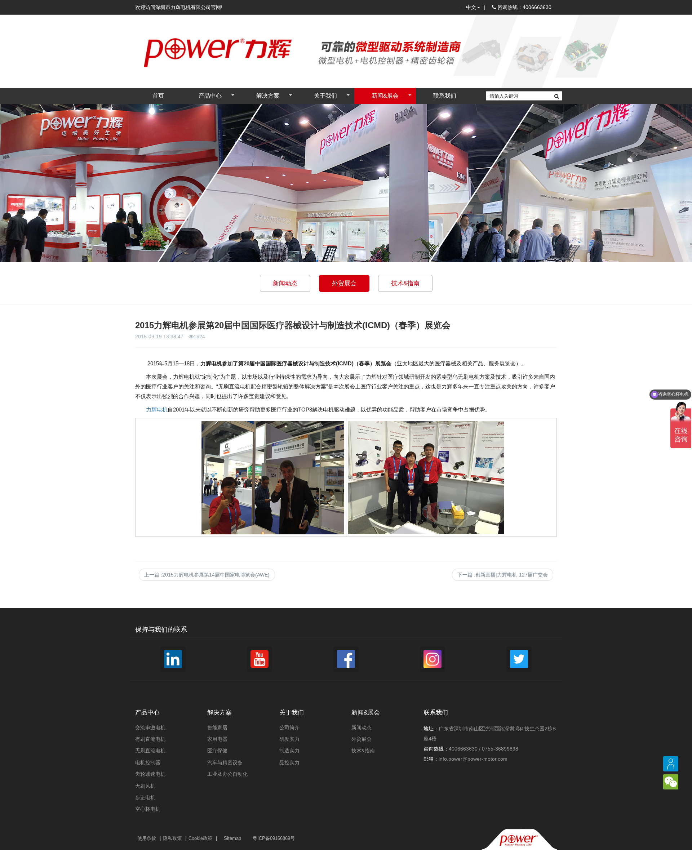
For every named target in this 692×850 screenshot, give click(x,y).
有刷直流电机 (150, 739)
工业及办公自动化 (227, 774)
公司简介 (289, 727)
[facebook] (346, 659)
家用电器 (217, 739)
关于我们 (325, 96)
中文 (471, 7)
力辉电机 (157, 409)
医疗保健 (217, 750)
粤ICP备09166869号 (274, 838)
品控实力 (289, 762)
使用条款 (146, 838)
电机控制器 (147, 762)
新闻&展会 (385, 96)
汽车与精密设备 (225, 762)
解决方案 (267, 96)
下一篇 (502, 575)
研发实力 (289, 739)
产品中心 (210, 96)
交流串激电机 (150, 727)
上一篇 (207, 575)
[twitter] (519, 659)
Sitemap (232, 838)
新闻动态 (285, 283)
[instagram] (432, 659)
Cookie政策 (200, 838)
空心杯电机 (147, 809)
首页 (158, 96)
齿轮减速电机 (150, 774)
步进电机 (145, 797)
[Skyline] (209, 43)
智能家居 (217, 727)
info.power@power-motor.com (473, 759)
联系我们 (444, 96)
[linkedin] (173, 659)
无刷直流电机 (150, 750)
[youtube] (259, 659)
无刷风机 (145, 786)
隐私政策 (172, 838)
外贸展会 (344, 283)
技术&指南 (405, 283)
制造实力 (289, 750)
